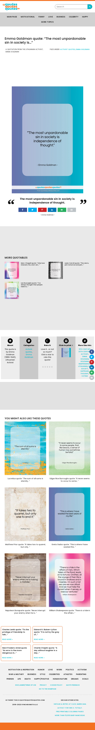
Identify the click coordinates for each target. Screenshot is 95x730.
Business (61, 17)
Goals (85, 679)
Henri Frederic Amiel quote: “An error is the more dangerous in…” (14, 650)
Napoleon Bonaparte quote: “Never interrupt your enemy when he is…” (25, 611)
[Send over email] (62, 210)
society (84, 369)
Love (50, 17)
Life (19, 679)
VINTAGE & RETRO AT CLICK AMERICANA (70, 704)
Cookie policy (56, 685)
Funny (42, 17)
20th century (84, 351)
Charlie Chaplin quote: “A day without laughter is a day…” (45, 650)
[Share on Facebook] (22, 210)
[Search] (89, 6)
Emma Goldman (82, 49)
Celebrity (73, 17)
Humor (41, 669)
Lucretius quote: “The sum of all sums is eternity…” (25, 479)
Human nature (60, 679)
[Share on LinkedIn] (52, 210)
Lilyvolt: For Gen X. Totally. (69, 708)
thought (85, 373)
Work (59, 669)
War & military (16, 674)
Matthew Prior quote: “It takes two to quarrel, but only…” (25, 545)
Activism (82, 669)
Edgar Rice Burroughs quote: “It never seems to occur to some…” (70, 479)
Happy (85, 17)
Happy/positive (41, 679)
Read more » (7, 639)
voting (85, 376)
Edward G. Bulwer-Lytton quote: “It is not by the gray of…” (46, 632)
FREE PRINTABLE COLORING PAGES (70, 711)
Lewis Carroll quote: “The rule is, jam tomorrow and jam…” (77, 264)
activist (84, 354)
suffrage (85, 371)
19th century (84, 349)
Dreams (74, 679)
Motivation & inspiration (21, 669)
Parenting (81, 674)
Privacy (43, 685)
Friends (10, 679)
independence (84, 364)
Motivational (28, 17)
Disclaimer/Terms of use (25, 685)
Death (28, 679)
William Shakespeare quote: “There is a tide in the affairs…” (69, 611)
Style (42, 674)
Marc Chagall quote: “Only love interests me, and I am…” (33, 264)
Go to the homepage (47, 689)
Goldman (85, 361)
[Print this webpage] (71, 210)
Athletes (68, 674)
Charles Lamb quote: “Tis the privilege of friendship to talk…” (15, 632)
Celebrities (54, 674)
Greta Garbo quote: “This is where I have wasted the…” (70, 545)
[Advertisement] (47, 71)
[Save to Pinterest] (42, 210)
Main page (12, 17)
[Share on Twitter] (32, 210)
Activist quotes (67, 49)
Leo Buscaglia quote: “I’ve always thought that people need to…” (31, 285)
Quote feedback (73, 685)
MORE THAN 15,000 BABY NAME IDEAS (70, 715)
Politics (70, 669)
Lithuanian (83, 366)
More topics (47, 22)
